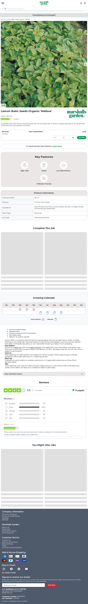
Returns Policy (7, 544)
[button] (2, 3)
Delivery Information (10, 542)
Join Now (51, 585)
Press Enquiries (8, 533)
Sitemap (5, 518)
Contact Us (6, 540)
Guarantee (6, 529)
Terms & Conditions (9, 514)
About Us (5, 527)
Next (85, 64)
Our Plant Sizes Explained (12, 548)
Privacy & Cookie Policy (11, 516)
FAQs (4, 546)
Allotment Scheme (9, 531)
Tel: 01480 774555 (9, 573)
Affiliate (5, 520)
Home (3, 19)
